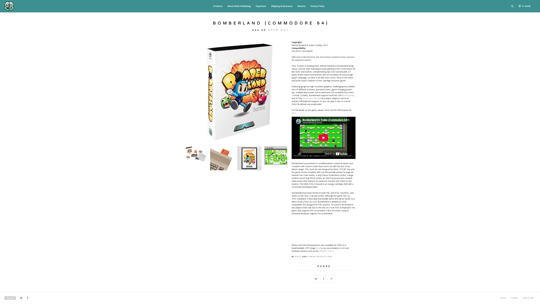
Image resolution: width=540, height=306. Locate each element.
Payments (261, 6)
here (294, 113)
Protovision (348, 95)
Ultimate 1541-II (326, 251)
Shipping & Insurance (281, 6)
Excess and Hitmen (311, 98)
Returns (302, 6)
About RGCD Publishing (239, 6)
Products (217, 6)
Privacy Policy (317, 6)
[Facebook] (28, 298)
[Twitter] (21, 298)
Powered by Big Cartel (10, 298)
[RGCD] (19, 6)
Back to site (528, 297)
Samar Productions (320, 257)
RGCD (298, 257)
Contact (514, 297)
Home (503, 297)
